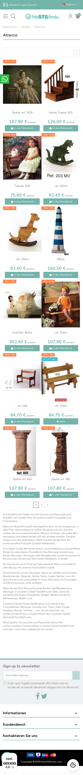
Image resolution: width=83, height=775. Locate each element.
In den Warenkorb (23, 128)
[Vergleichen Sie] (22, 108)
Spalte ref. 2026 (22, 112)
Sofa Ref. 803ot (22, 333)
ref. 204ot (22, 259)
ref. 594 (22, 406)
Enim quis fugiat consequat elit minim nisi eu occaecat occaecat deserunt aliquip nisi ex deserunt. (43, 685)
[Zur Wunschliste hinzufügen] (17, 108)
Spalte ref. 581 (60, 479)
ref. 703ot (61, 333)
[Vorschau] (27, 108)
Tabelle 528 (22, 186)
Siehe (62, 421)
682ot (60, 259)
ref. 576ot (61, 406)
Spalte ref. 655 (22, 479)
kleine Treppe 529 (60, 112)
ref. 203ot (61, 186)
